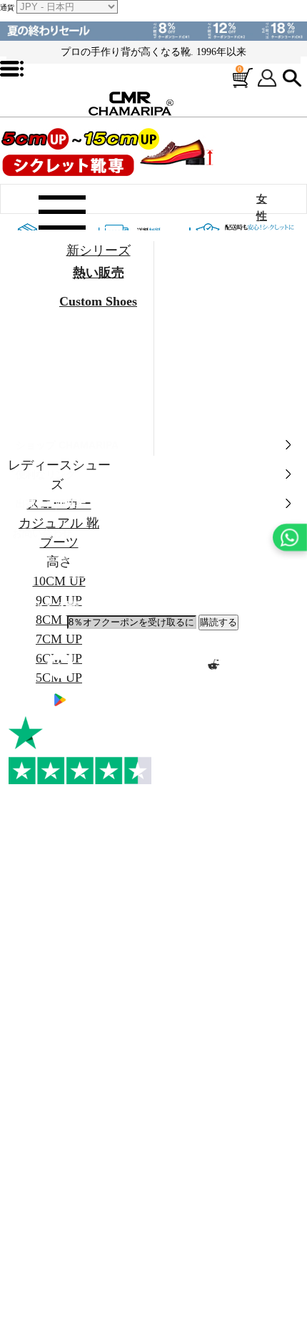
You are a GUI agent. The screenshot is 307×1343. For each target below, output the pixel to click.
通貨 (7, 7)
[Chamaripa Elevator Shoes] (153, 99)
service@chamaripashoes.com (108, 574)
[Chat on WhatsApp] (290, 537)
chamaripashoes (63, 589)
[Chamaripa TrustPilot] (80, 751)
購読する (218, 622)
